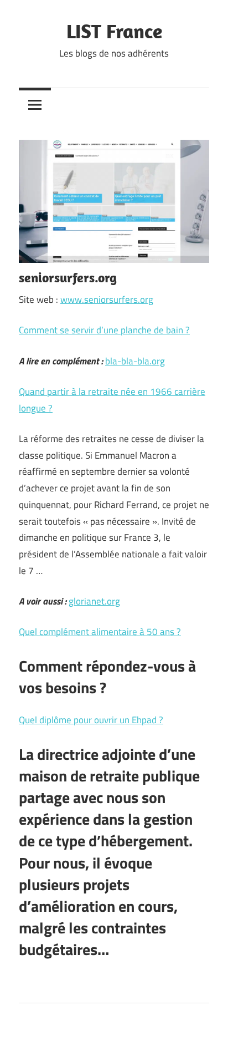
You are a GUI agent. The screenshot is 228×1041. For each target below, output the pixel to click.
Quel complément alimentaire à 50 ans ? (100, 631)
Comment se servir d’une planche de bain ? (104, 330)
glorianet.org (94, 601)
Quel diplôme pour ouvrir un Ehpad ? (91, 720)
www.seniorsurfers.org (106, 299)
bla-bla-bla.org (135, 361)
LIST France (114, 30)
